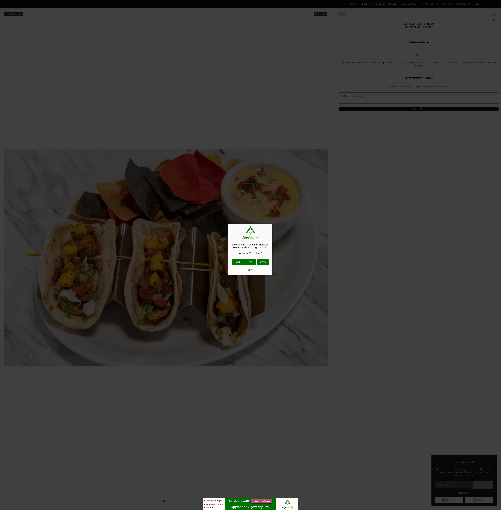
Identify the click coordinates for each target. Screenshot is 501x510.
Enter (250, 269)
